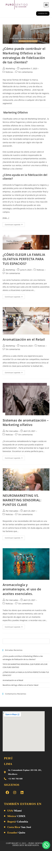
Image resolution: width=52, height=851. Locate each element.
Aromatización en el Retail (24, 339)
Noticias (9, 72)
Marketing (10, 68)
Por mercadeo (12, 431)
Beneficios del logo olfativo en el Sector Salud (20, 685)
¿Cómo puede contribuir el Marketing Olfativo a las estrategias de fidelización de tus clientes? (24, 55)
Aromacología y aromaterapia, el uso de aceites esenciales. (22, 589)
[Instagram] (14, 792)
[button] (46, 4)
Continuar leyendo (15, 224)
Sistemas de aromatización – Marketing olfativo (26, 422)
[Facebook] (7, 792)
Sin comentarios (25, 72)
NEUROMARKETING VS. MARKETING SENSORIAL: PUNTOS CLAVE (22, 500)
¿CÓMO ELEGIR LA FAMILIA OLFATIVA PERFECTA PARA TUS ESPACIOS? (24, 259)
